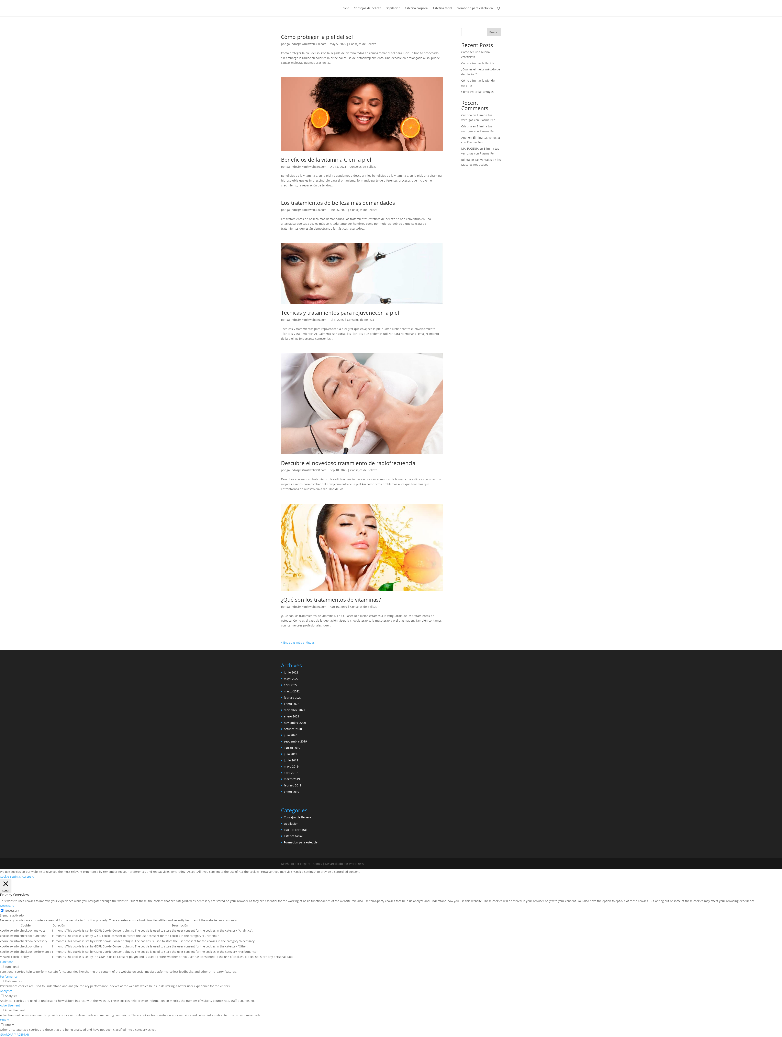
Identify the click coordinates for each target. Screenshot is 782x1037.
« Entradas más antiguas (298, 642)
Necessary (12, 910)
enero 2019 (291, 792)
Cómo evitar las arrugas (477, 92)
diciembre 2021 (294, 710)
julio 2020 (290, 735)
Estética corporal (416, 8)
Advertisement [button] (10, 1005)
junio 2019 (291, 760)
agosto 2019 (292, 748)
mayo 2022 (291, 679)
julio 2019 (290, 754)
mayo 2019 (291, 766)
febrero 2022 (292, 698)
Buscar (494, 32)
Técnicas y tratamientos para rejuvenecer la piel (340, 312)
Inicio (345, 8)
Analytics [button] (6, 991)
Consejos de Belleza (367, 8)
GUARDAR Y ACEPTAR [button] (14, 1034)
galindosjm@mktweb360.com (306, 44)
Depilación (393, 8)
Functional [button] (7, 962)
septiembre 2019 (295, 741)
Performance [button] (9, 976)
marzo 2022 (292, 691)
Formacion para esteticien (475, 8)
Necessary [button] (7, 906)
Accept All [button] (28, 876)
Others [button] (4, 1020)
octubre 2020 (293, 729)
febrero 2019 (292, 785)
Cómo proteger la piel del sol (317, 37)
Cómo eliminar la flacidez (478, 63)
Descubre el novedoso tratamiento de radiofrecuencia (348, 463)
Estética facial (442, 8)
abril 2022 (291, 685)
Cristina (466, 115)
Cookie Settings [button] (10, 876)
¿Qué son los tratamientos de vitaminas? (331, 599)
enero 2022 (291, 704)
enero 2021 (291, 716)
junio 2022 (291, 672)
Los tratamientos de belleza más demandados (338, 202)
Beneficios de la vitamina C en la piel (326, 159)
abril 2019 (291, 773)
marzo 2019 (292, 779)
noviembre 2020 (295, 723)
